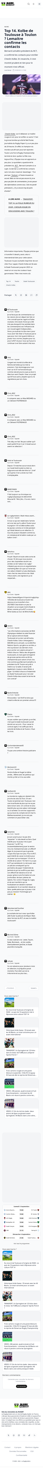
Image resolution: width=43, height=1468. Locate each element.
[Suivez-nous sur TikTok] (29, 1435)
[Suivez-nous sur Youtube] (24, 1435)
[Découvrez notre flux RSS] (34, 1435)
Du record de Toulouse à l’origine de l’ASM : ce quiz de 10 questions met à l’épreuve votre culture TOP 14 (20, 1012)
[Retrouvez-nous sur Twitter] (8, 1435)
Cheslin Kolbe (10, 134)
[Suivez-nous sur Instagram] (19, 1435)
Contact (7, 1447)
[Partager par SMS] (31, 295)
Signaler (17, 312)
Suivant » (34, 988)
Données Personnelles (17, 1451)
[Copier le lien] (37, 295)
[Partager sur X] (16, 295)
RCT (16, 166)
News (6, 27)
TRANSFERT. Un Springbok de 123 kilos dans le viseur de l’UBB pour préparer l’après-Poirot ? (20, 1052)
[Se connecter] (33, 4)
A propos (17, 1447)
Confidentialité (21, 1455)
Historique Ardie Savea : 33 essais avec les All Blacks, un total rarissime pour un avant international (21, 1032)
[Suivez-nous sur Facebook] (14, 1435)
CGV (32, 1451)
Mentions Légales (32, 1447)
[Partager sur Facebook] (21, 295)
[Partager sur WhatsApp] (26, 295)
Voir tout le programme (21, 1243)
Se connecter (21, 1386)
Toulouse (14, 175)
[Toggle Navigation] (39, 4)
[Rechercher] (28, 4)
